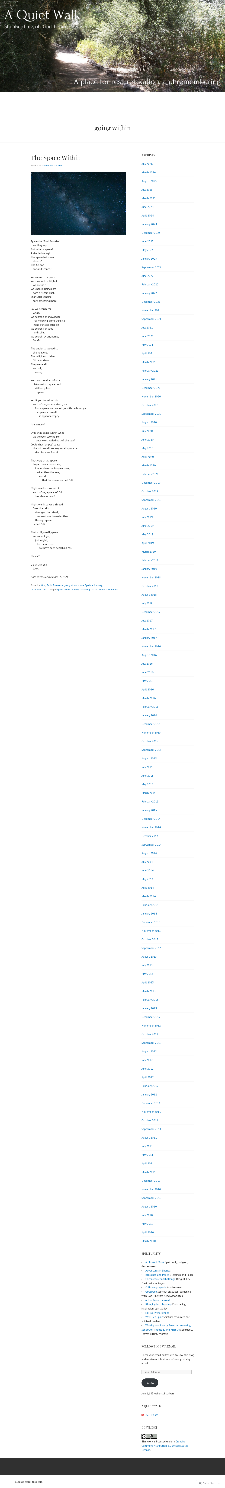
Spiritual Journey (93, 585)
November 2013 (151, 930)
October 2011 (150, 1120)
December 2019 (151, 482)
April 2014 (148, 887)
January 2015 (149, 810)
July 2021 (147, 327)
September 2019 (151, 500)
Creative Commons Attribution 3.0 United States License (165, 1446)
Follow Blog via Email (159, 1346)
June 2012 (148, 1068)
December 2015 (151, 724)
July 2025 (147, 189)
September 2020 (151, 413)
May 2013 (147, 974)
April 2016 (148, 689)
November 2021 (151, 310)
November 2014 (151, 827)
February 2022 (150, 284)
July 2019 (147, 517)
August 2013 (149, 956)
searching (85, 589)
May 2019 (147, 534)
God (43, 585)
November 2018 (151, 577)
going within (70, 585)
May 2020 (147, 448)
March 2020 (149, 465)
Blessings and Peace (157, 1274)
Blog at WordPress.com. (29, 1481)
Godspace (151, 1291)
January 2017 (149, 637)
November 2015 (151, 732)
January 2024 (149, 224)
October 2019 (150, 491)
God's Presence (55, 585)
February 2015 (150, 801)
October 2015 (150, 741)
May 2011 (147, 1154)
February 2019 (150, 560)
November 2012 (151, 1025)
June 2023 (148, 241)
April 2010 (148, 1232)
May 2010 (147, 1223)
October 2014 (150, 836)
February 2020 (150, 474)
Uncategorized (38, 589)
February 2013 (150, 999)
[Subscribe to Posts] (143, 1415)
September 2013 (151, 948)
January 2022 (149, 293)
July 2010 (147, 1215)
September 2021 (151, 319)
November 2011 (151, 1111)
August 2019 (149, 508)
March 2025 (149, 198)
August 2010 (149, 1206)
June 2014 (148, 870)
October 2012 (150, 1034)
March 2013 (149, 991)
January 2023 (149, 258)
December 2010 (151, 1180)
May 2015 (147, 784)
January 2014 (149, 913)
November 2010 (151, 1189)
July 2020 (147, 431)
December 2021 (151, 301)
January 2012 (149, 1094)
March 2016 (149, 698)
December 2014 (151, 818)
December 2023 (151, 232)
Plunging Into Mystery (158, 1304)
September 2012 (151, 1042)
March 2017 (149, 629)
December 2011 (151, 1103)
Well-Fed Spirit (154, 1317)
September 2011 (151, 1129)
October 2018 (150, 586)
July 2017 (147, 620)
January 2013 (149, 1008)
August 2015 (149, 758)
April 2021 (148, 353)
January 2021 (149, 379)
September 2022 (151, 267)
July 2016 (147, 663)
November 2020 (151, 396)
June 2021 (148, 336)
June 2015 (148, 775)
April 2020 (148, 456)
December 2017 (151, 612)
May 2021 (147, 344)
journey (75, 589)
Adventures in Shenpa (158, 1270)
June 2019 (148, 525)
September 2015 (151, 749)
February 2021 (150, 370)
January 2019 (149, 569)
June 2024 (148, 207)
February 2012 (150, 1086)
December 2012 (151, 1017)
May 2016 (147, 681)
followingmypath (155, 1287)
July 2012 (147, 1060)
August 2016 (149, 655)
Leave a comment (108, 589)
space (81, 585)
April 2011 (148, 1163)
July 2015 (147, 767)
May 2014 (147, 879)
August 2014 (149, 853)
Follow (150, 1383)
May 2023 (147, 250)
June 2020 (148, 439)
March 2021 (149, 362)
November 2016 (151, 646)
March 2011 (149, 1172)
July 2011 (147, 1146)
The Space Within (56, 157)
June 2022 (148, 276)
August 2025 (149, 181)
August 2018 (149, 594)
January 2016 (149, 715)
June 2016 (148, 672)
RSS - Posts (151, 1415)
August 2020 (149, 422)
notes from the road (157, 1300)
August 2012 (149, 1051)
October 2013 (150, 939)
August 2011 (149, 1137)
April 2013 (148, 982)
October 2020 (150, 405)
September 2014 (151, 844)
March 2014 (149, 896)
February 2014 (150, 905)
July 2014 (147, 862)
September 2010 (151, 1198)
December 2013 (151, 922)
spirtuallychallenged (157, 1312)
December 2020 (151, 388)
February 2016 (150, 706)
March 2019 (149, 551)
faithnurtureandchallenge (160, 1279)
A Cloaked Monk (154, 1262)
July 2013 (147, 965)
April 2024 (148, 215)
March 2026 (149, 172)
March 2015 (149, 793)
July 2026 (147, 163)
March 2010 (149, 1241)
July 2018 (147, 603)
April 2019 (148, 543)
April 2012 (148, 1077)
